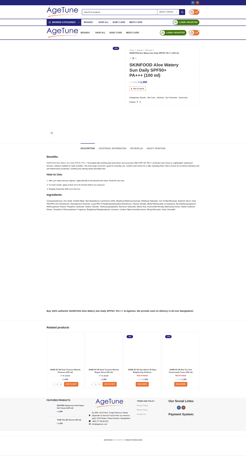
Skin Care (151, 98)
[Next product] (136, 58)
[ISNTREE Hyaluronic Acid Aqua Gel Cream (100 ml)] (51, 409)
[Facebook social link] (193, 3)
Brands (140, 50)
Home (131, 50)
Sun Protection (171, 98)
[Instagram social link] (197, 3)
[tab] (88, 147)
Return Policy (142, 410)
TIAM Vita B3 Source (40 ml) (69, 420)
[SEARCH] (182, 12)
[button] (71, 384)
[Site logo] (62, 12)
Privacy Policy (142, 405)
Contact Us (141, 414)
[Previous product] (130, 58)
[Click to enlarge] (52, 133)
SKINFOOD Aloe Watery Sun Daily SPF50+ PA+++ (67, 163)
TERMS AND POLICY (146, 401)
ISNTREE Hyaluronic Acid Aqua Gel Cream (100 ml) (70, 406)
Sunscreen (183, 98)
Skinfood (148, 50)
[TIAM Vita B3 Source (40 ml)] (51, 424)
